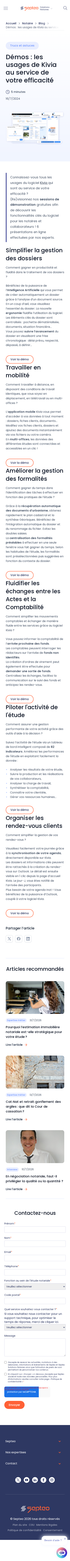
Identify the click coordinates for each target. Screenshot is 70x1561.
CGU (31, 1525)
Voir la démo (19, 359)
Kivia (44, 183)
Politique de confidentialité (24, 1530)
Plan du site (20, 1525)
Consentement (52, 1530)
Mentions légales (46, 1525)
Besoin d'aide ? (53, 1540)
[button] (36, 8)
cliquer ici (51, 1322)
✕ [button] (65, 1538)
